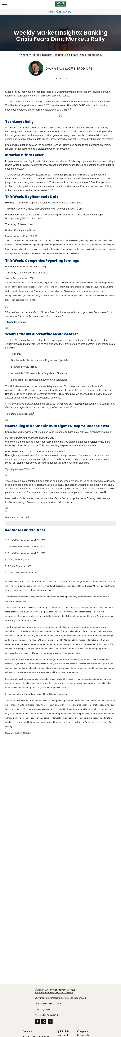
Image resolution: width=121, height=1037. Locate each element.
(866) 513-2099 (53, 1003)
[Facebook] (37, 1021)
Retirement (62, 1034)
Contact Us (83, 1034)
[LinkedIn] (50, 1021)
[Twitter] (43, 1021)
